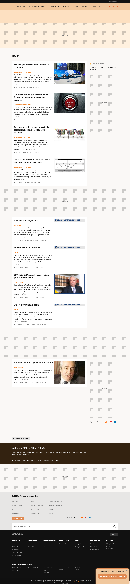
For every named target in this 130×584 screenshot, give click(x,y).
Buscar (114, 526)
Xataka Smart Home (18, 552)
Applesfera (15, 549)
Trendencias (94, 544)
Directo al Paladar (64, 544)
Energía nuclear (111, 67)
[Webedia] (113, 1)
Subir (112, 534)
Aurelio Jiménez (24, 182)
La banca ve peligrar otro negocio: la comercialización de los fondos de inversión (31, 130)
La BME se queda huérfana (27, 247)
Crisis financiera (35, 513)
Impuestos (93, 67)
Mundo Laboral (17, 505)
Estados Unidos (48, 460)
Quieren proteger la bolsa (26, 305)
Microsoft (101, 67)
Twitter (113, 6)
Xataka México (16, 567)
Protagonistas (19, 282)
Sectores (21, 6)
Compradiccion (94, 549)
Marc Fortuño (23, 87)
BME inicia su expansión (26, 220)
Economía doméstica (38, 6)
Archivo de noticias (22, 439)
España (85, 6)
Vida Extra (31, 547)
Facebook (117, 6)
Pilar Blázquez (23, 120)
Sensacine (46, 544)
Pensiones (15, 513)
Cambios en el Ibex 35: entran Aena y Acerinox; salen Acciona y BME (32, 161)
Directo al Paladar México (64, 568)
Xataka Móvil (16, 547)
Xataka (14, 544)
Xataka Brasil (16, 570)
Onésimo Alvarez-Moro (26, 240)
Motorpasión (78, 544)
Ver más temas (18, 518)
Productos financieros (55, 505)
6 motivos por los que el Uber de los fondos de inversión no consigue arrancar (31, 97)
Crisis (75, 6)
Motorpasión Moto (80, 547)
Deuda (51, 513)
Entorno (17, 252)
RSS (106, 421)
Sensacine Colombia (46, 571)
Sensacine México (48, 567)
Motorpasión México (78, 568)
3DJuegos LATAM (33, 567)
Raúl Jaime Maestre (25, 152)
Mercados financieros (60, 6)
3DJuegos (31, 544)
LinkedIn (115, 421)
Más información (79, 582)
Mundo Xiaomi (16, 555)
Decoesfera (93, 547)
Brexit (40, 460)
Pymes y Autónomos (109, 547)
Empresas (17, 225)
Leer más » (18, 116)
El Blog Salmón (110, 544)
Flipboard (110, 6)
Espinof (45, 547)
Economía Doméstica (37, 505)
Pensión (94, 69)
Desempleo (96, 6)
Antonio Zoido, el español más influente (33, 362)
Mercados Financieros (22, 72)
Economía (26, 460)
